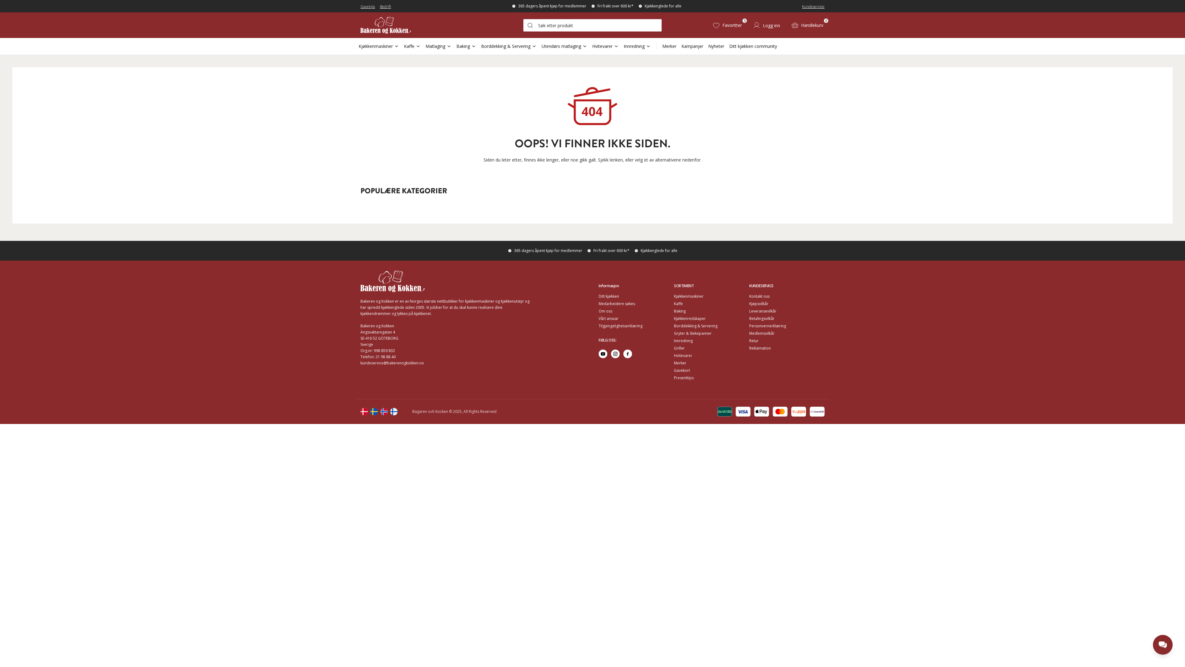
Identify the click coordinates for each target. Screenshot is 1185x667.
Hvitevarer (602, 46)
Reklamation (760, 348)
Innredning (634, 46)
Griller (679, 348)
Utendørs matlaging (561, 46)
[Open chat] (1163, 645)
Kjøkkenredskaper (690, 318)
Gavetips (367, 6)
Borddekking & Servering (505, 46)
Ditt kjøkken (609, 296)
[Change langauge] (364, 411)
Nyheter (716, 46)
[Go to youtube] (603, 354)
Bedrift (385, 6)
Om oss (605, 311)
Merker (669, 46)
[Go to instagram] (615, 354)
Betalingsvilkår (762, 318)
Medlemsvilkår (762, 333)
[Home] (385, 25)
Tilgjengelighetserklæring (620, 326)
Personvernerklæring (767, 326)
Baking (463, 46)
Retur (754, 340)
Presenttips (684, 377)
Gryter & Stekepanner (693, 333)
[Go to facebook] (627, 354)
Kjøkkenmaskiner (376, 46)
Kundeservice (813, 6)
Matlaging (435, 46)
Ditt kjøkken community (753, 46)
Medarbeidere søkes (617, 303)
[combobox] (592, 25)
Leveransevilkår (762, 311)
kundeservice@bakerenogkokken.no (392, 363)
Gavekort (682, 370)
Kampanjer (692, 46)
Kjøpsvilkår (758, 303)
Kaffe (409, 46)
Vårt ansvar (608, 318)
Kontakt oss (759, 296)
